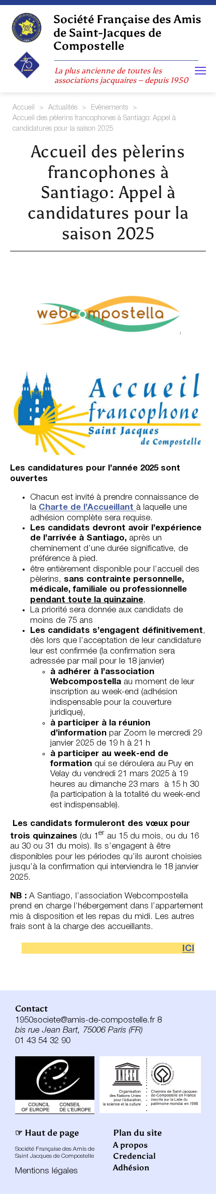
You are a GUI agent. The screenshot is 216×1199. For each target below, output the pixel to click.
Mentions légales (46, 1171)
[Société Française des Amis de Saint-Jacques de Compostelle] (26, 28)
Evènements (109, 108)
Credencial (134, 1156)
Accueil (24, 108)
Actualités (62, 108)
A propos (130, 1145)
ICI (188, 949)
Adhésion (131, 1167)
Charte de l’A (66, 507)
